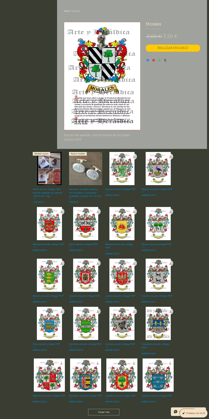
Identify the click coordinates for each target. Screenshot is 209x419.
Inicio (67, 10)
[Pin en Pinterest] (153, 60)
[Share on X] (165, 60)
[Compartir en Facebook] (148, 60)
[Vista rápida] (121, 168)
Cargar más (104, 412)
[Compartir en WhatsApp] (159, 60)
